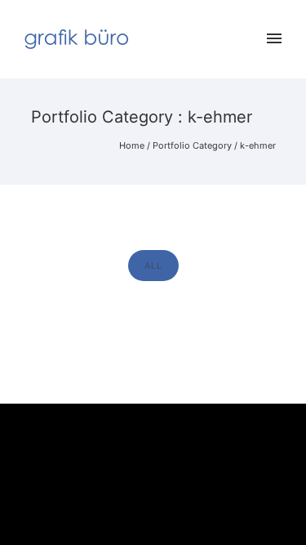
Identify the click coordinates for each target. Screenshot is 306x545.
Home (131, 145)
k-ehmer (258, 145)
